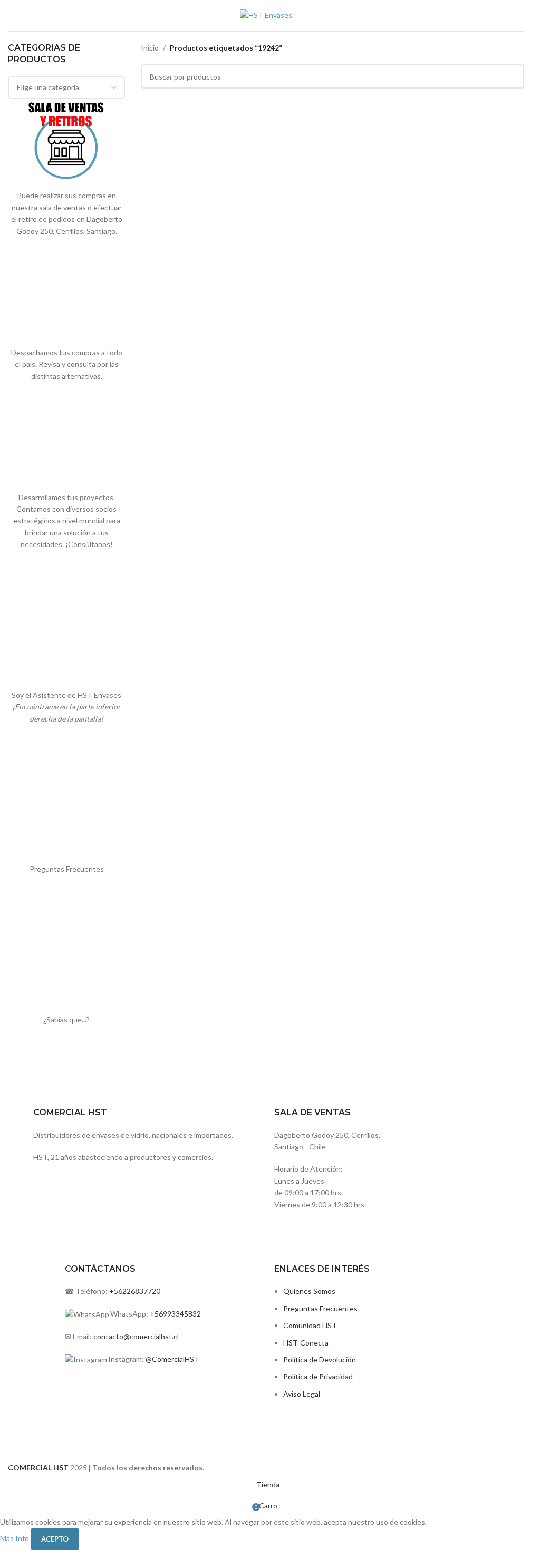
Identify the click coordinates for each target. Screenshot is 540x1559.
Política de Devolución (319, 1359)
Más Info (15, 1538)
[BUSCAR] (512, 76)
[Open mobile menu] (12, 15)
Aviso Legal (301, 1393)
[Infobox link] (332, 1132)
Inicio (150, 47)
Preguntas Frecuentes (320, 1308)
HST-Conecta (306, 1342)
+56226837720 (134, 1291)
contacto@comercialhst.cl (136, 1336)
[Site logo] (266, 14)
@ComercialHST (172, 1359)
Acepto (55, 1539)
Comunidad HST (310, 1325)
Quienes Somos (309, 1291)
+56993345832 (175, 1313)
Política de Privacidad (318, 1376)
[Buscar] (524, 15)
